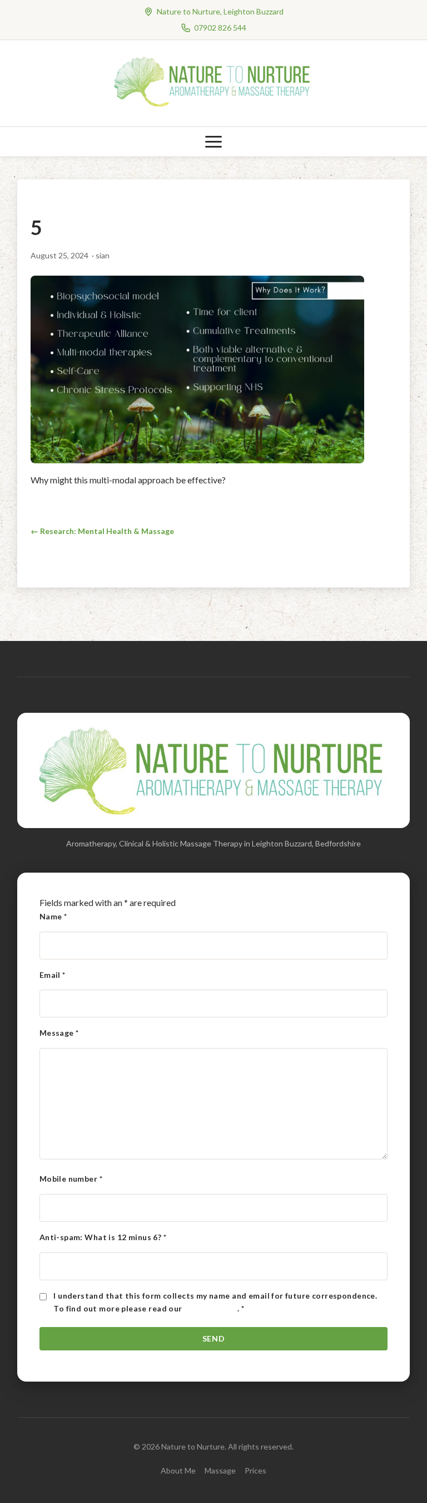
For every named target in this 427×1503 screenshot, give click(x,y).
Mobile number (70, 1178)
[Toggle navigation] (213, 141)
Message (59, 1032)
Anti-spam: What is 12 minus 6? (102, 1237)
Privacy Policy (210, 1308)
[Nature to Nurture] (214, 105)
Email (52, 975)
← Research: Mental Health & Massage (102, 531)
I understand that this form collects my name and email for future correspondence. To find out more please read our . (215, 1302)
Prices (255, 1470)
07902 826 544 (220, 27)
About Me (178, 1470)
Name (53, 916)
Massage (220, 1470)
